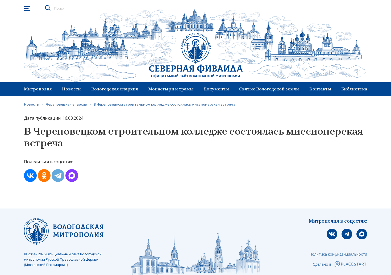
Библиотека (354, 88)
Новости (71, 88)
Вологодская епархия (114, 88)
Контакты (320, 88)
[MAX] (71, 175)
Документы (216, 88)
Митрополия (38, 88)
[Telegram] (58, 175)
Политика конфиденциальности (338, 254)
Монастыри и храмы (171, 88)
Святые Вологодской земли (269, 88)
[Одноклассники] (44, 175)
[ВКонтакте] (30, 175)
